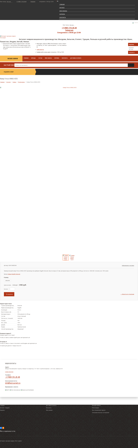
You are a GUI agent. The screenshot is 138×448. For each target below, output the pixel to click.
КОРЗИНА (62, 14)
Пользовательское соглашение (100, 412)
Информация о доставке (128, 265)
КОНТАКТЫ (62, 17)
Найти (131, 65)
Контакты (48, 408)
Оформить (132, 52)
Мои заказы (49, 410)
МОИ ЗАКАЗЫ (63, 11)
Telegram (32, 1)
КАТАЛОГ (62, 7)
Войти (136, 22)
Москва (9, 1)
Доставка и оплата (51, 405)
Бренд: (5, 274)
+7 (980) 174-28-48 (21, 1)
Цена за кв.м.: (7, 285)
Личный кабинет (96, 405)
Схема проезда (40, 49)
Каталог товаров (4, 408)
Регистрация (95, 408)
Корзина (131, 44)
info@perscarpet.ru (12, 383)
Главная (2, 405)
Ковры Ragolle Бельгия (14, 274)
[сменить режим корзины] (136, 44)
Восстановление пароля (98, 410)
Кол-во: (6, 289)
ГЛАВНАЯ (62, 4)
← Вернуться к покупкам (127, 294)
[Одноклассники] (3, 428)
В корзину (9, 294)
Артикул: (6, 265)
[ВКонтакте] (1, 428)
